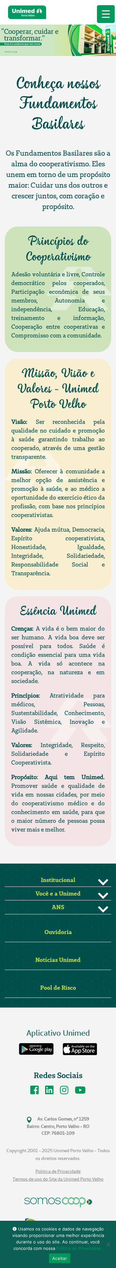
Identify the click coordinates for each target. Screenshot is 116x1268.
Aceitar (59, 1258)
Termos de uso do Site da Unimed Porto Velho (58, 1179)
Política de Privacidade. (79, 1248)
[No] (108, 1244)
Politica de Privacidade (58, 1171)
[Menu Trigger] (106, 14)
